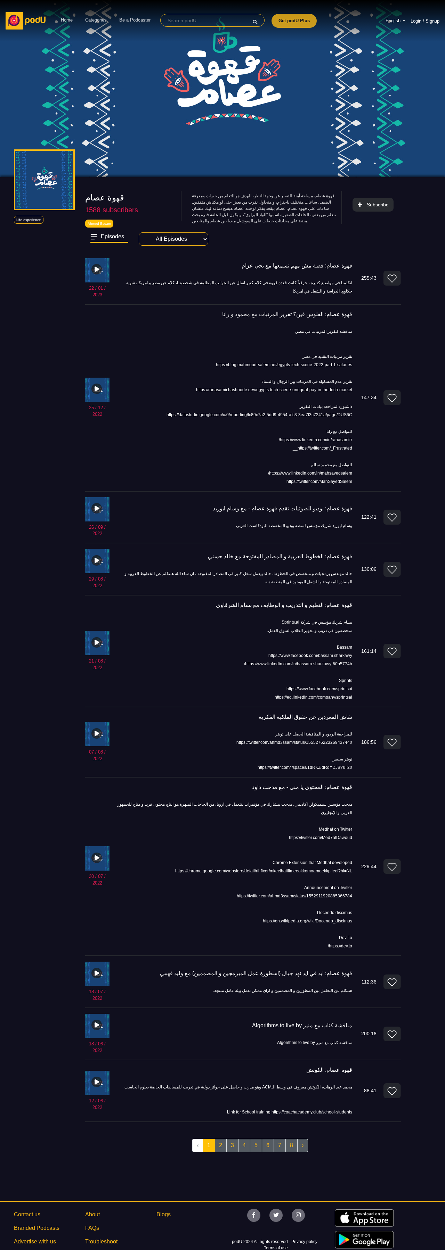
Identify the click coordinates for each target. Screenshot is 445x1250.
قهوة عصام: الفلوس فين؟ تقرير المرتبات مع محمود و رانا (287, 314)
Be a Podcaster (135, 20)
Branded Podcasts (36, 1228)
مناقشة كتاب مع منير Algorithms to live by (302, 1025)
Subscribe (378, 204)
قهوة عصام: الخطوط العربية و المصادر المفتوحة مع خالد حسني (280, 556)
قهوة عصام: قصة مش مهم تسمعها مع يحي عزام (297, 266)
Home (67, 20)
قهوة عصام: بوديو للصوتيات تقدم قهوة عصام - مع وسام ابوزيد (282, 508)
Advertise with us (35, 1241)
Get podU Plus (294, 20)
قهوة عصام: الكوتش (329, 1070)
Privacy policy (304, 1241)
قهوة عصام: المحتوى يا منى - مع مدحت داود (302, 787)
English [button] (394, 20)
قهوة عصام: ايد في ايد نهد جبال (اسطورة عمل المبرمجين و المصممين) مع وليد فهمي (256, 973)
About (92, 1214)
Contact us (27, 1214)
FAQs (92, 1228)
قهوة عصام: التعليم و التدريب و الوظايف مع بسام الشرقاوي (284, 605)
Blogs (163, 1214)
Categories (96, 20)
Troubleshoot (101, 1241)
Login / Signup (425, 21)
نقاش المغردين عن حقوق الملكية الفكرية (305, 717)
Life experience (28, 220)
